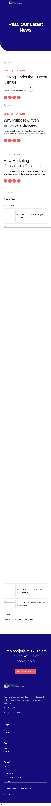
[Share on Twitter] (10, 97)
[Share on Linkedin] (14, 97)
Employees (20, 71)
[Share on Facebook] (5, 97)
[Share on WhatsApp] (19, 97)
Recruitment (21, 154)
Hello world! (9, 206)
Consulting (8, 71)
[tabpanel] (25, 62)
